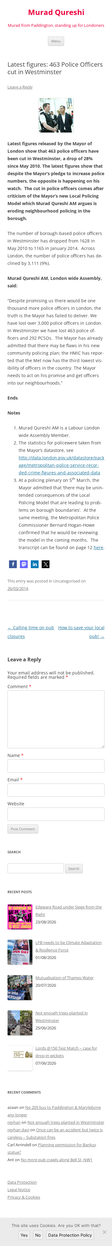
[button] (13, 564)
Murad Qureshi (56, 12)
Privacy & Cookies (23, 1197)
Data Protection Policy (70, 1235)
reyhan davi (18, 1130)
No (38, 1235)
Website (15, 804)
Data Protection (22, 1182)
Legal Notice (18, 1189)
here (98, 547)
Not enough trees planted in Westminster (65, 1122)
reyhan (14, 1122)
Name (15, 755)
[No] (104, 1232)
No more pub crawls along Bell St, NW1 (56, 1159)
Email (15, 780)
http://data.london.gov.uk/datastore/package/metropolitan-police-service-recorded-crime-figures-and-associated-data (61, 465)
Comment (19, 686)
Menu (56, 41)
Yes (24, 1235)
